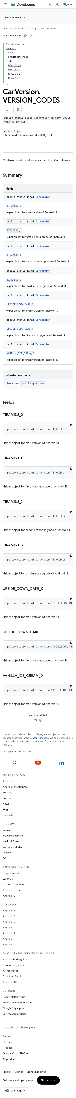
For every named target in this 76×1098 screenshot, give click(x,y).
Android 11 (9, 944)
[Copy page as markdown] (18, 109)
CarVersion (43, 197)
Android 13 (9, 933)
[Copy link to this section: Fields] (18, 403)
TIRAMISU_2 (14, 255)
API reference (15, 17)
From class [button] (25, 383)
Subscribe (48, 1080)
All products (10, 1059)
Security (7, 792)
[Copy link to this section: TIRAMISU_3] (26, 545)
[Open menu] (5, 4)
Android (7, 781)
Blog (5, 809)
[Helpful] (25, 35)
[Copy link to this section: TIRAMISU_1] (25, 458)
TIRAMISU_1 (14, 230)
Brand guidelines (36, 1071)
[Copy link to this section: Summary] (25, 175)
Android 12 (9, 938)
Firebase (8, 1047)
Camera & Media (12, 847)
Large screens (11, 873)
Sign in (67, 4)
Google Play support (14, 1008)
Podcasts (8, 815)
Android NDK (10, 982)
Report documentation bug (18, 1002)
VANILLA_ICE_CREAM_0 (20, 353)
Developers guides (13, 965)
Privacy (7, 852)
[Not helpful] (30, 35)
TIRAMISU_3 (14, 279)
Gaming (7, 830)
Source (7, 798)
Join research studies (14, 1013)
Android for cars (12, 890)
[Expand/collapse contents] (23, 44)
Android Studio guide (15, 959)
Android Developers (13, 28)
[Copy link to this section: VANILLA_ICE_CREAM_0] (46, 676)
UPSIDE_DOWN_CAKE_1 (20, 328)
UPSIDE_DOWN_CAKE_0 (20, 304)
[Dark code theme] (71, 425)
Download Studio (12, 976)
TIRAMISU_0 (14, 206)
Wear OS (8, 878)
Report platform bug (14, 996)
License (18, 1071)
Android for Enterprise (15, 786)
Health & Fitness (11, 841)
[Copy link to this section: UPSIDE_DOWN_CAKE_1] (46, 632)
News (6, 803)
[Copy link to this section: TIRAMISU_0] (26, 415)
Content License (38, 737)
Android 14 (9, 927)
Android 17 (9, 910)
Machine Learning (13, 835)
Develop (32, 28)
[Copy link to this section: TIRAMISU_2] (26, 502)
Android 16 (9, 916)
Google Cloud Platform (16, 1053)
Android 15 (9, 921)
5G (4, 858)
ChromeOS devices (14, 884)
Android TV (9, 895)
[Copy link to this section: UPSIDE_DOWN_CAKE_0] (46, 589)
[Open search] (50, 4)
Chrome (7, 1042)
